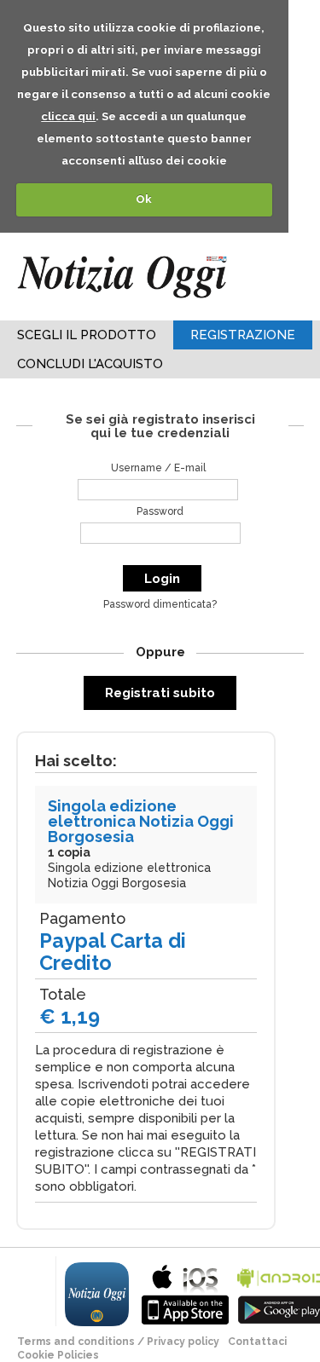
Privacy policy (183, 1342)
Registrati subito (160, 693)
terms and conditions (76, 1342)
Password (160, 511)
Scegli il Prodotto (86, 335)
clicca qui (68, 116)
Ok (144, 199)
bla (185, 1292)
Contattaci (257, 1342)
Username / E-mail (158, 468)
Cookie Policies (58, 1355)
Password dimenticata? (160, 604)
